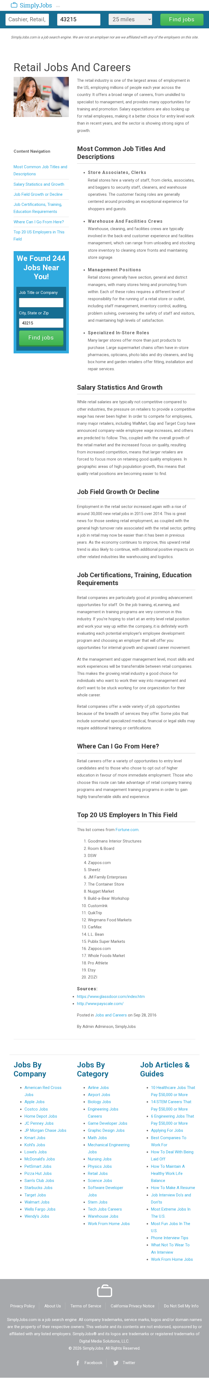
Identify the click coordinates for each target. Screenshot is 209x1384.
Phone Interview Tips (169, 1237)
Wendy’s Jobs (36, 1216)
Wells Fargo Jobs (40, 1209)
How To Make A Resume (173, 1187)
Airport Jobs (99, 1094)
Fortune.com (127, 829)
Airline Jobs (98, 1087)
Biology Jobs (99, 1101)
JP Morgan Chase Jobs (45, 1130)
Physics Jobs (100, 1166)
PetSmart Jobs (37, 1166)
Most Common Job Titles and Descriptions (40, 170)
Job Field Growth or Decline (38, 194)
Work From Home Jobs (109, 1223)
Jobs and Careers (111, 1015)
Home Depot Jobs (40, 1116)
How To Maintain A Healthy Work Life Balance (168, 1173)
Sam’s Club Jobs (39, 1180)
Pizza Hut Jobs (38, 1173)
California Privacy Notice (133, 1306)
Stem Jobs (97, 1202)
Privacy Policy (22, 1306)
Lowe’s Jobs (35, 1152)
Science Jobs (100, 1180)
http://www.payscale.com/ (100, 1003)
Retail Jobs (98, 1173)
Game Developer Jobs (107, 1123)
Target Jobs (35, 1195)
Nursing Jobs (100, 1159)
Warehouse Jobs (103, 1216)
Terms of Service (85, 1306)
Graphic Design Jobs (106, 1130)
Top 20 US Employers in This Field (39, 236)
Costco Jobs (36, 1109)
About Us (52, 1306)
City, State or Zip (34, 313)
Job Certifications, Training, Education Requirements (38, 208)
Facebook (93, 1362)
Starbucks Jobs (38, 1187)
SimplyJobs (25, 6)
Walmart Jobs (37, 1202)
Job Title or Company (38, 292)
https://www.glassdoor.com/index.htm (111, 996)
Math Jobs (97, 1137)
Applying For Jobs (167, 1130)
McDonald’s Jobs (39, 1159)
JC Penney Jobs (39, 1123)
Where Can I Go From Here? (39, 221)
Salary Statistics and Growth (39, 184)
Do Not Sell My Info (181, 1306)
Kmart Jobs (34, 1137)
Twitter (129, 1362)
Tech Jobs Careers (105, 1209)
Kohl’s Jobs (34, 1144)
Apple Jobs (34, 1101)
